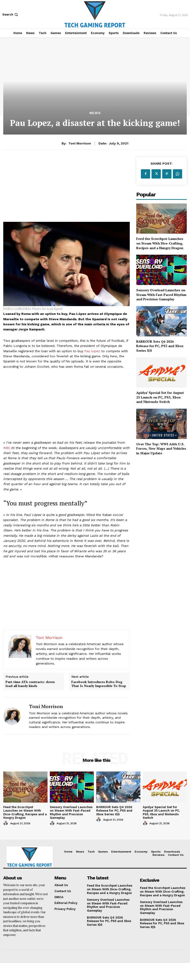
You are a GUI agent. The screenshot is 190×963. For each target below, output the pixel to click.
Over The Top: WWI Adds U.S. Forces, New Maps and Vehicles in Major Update (161, 448)
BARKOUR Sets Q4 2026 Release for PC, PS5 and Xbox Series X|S (160, 346)
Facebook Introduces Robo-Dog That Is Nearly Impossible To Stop (98, 684)
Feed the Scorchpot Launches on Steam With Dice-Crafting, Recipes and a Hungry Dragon (159, 243)
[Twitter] (156, 174)
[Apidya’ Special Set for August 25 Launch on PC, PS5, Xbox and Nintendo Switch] (161, 372)
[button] (10, 14)
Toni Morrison (79, 143)
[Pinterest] (166, 174)
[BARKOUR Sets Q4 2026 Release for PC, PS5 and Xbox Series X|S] (161, 321)
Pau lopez (92, 351)
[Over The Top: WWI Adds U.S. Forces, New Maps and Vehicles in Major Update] (161, 424)
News (95, 113)
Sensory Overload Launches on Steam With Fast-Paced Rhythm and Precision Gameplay (161, 294)
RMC (6, 448)
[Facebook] (145, 174)
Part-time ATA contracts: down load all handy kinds (30, 684)
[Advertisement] (66, 189)
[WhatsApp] (177, 174)
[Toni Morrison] (14, 716)
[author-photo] (6, 823)
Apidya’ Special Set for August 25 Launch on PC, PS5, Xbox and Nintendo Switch (160, 397)
